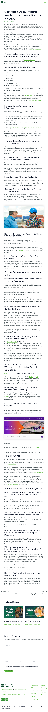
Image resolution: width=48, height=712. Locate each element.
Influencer (34, 693)
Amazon (33, 696)
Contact (43, 685)
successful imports (35, 49)
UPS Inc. (20, 250)
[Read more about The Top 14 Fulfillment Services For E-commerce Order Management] (13, 612)
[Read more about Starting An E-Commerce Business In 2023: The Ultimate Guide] (34, 612)
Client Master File (12, 342)
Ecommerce (35, 624)
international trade (12, 484)
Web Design (34, 685)
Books (43, 695)
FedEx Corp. (35, 447)
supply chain (12, 464)
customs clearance (29, 60)
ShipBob (6, 396)
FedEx (6, 373)
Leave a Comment (7, 624)
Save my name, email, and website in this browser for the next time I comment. (22, 666)
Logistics (14, 624)
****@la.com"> (13, 689)
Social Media (34, 691)
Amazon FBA (28, 95)
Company (44, 688)
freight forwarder (38, 472)
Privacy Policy (44, 706)
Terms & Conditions (5, 708)
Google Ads (34, 699)
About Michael (43, 691)
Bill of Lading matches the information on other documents (25, 127)
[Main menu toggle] (45, 2)
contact (14, 507)
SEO (32, 688)
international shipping (35, 100)
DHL (11, 373)
